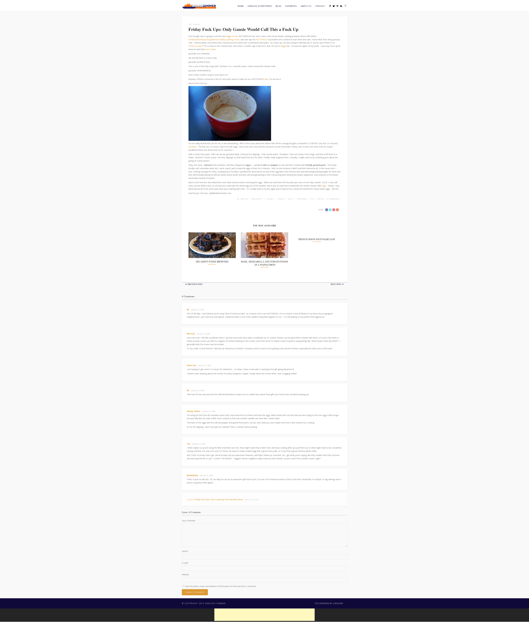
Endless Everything (260, 6)
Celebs (270, 199)
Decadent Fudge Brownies (212, 261)
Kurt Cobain (210, 49)
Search (345, 5)
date (266, 79)
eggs (323, 185)
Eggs (290, 199)
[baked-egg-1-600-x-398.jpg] (229, 139)
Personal (302, 199)
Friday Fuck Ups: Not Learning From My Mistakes (219, 499)
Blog (278, 6)
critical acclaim (196, 46)
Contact (320, 6)
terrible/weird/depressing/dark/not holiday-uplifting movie (213, 39)
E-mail (185, 563)
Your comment (188, 520)
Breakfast (257, 199)
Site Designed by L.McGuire (329, 603)
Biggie (283, 46)
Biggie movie (232, 36)
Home (241, 6)
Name (185, 551)
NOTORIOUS (262, 39)
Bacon (244, 199)
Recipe (321, 199)
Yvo (188, 443)
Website (185, 574)
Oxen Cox (191, 365)
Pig (312, 199)
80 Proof (191, 333)
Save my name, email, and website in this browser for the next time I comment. (220, 586)
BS (188, 309)
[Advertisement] (264, 614)
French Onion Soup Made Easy (316, 239)
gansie (196, 24)
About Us (306, 6)
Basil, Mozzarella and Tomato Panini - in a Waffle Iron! (264, 263)
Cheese (280, 199)
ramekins (192, 146)
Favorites (291, 6)
